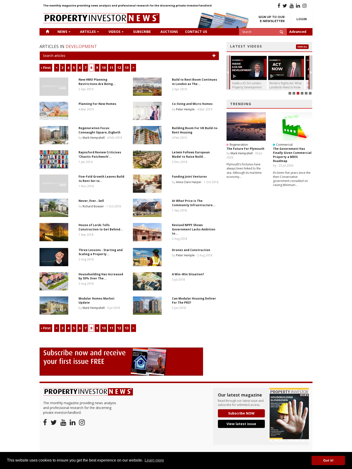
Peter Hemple (185, 109)
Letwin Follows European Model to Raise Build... (191, 154)
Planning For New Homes (97, 104)
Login (301, 19)
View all (302, 46)
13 (127, 67)
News (62, 31)
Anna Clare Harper (188, 182)
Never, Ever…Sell (91, 201)
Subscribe (142, 31)
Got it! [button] (328, 460)
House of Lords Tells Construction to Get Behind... (101, 227)
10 (104, 67)
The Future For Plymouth (245, 149)
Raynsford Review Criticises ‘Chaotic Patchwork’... (100, 154)
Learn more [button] (154, 460)
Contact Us (196, 31)
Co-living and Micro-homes (192, 104)
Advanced (297, 31)
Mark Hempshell (94, 138)
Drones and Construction (191, 250)
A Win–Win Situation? (188, 274)
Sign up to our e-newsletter (271, 19)
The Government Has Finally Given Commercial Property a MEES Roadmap (292, 155)
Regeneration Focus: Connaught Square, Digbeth (99, 130)
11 (111, 67)
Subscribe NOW (241, 413)
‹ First (46, 67)
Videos (114, 31)
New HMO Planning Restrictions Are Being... (97, 82)
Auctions (169, 31)
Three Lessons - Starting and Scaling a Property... (101, 252)
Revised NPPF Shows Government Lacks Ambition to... (193, 229)
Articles (88, 31)
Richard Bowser (93, 206)
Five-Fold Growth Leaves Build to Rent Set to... (101, 178)
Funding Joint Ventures (189, 176)
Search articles (54, 55)
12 (119, 67)
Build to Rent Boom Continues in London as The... (194, 82)
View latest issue (241, 423)
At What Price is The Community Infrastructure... (194, 203)
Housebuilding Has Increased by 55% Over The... (101, 276)
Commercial (284, 145)
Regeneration (239, 145)
